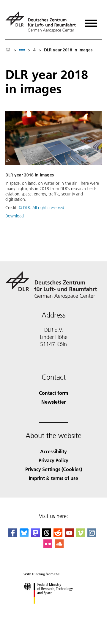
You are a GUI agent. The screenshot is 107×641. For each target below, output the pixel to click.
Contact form (53, 393)
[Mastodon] (35, 535)
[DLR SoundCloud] (59, 546)
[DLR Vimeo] (80, 535)
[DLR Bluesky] (24, 535)
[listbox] (22, 49)
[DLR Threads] (46, 535)
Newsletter (53, 402)
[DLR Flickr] (47, 546)
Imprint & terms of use (53, 478)
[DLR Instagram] (91, 535)
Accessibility (53, 451)
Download (14, 216)
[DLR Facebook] (12, 535)
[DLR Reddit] (58, 535)
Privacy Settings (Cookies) (53, 469)
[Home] (8, 50)
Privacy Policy (53, 460)
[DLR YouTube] (69, 535)
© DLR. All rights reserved (41, 207)
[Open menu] (91, 21)
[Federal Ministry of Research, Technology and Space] (54, 609)
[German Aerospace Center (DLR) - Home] (41, 21)
